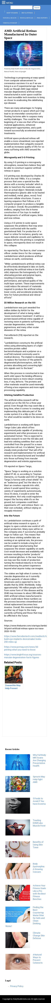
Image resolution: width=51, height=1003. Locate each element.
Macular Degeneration (32, 69)
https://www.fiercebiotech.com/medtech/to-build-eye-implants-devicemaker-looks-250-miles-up (26, 639)
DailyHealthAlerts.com (21, 999)
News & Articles (26, 18)
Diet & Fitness (27, 13)
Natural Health (9, 18)
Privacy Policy (16, 986)
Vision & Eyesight (10, 23)
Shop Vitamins (12, 13)
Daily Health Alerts (17, 69)
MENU (9, 3)
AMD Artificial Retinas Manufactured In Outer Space (20, 34)
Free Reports (42, 18)
